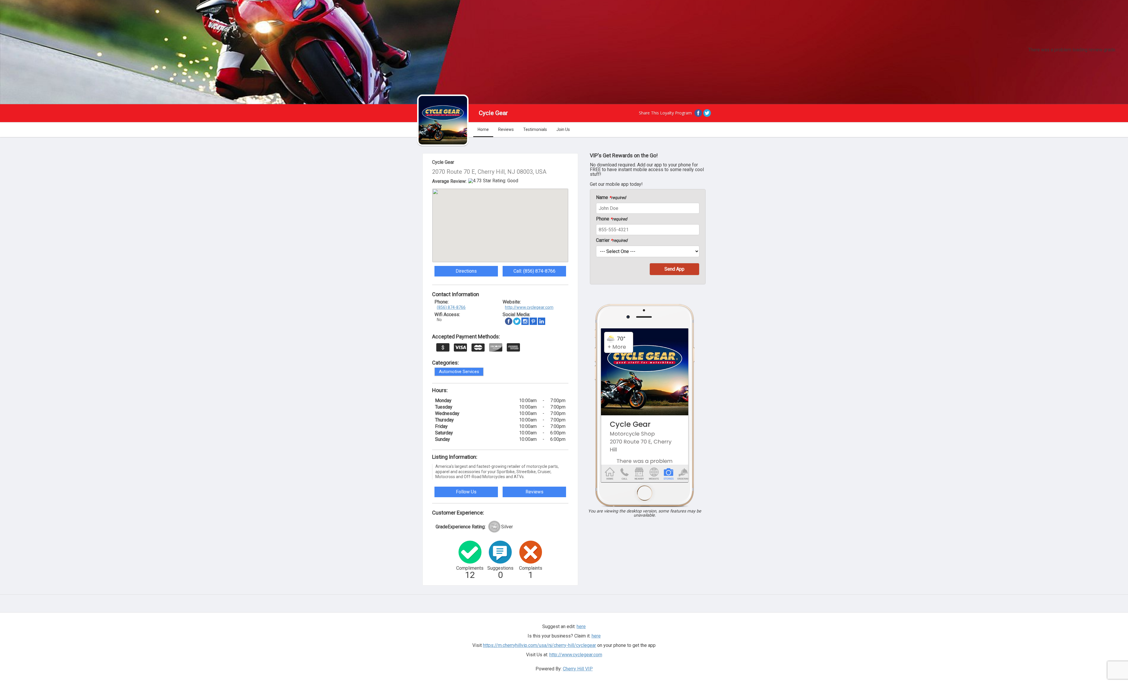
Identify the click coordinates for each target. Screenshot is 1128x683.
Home (483, 129)
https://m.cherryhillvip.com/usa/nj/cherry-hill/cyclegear (539, 645)
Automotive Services (459, 371)
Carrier (611, 240)
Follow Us (466, 492)
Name (611, 197)
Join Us (563, 129)
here (596, 636)
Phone (611, 219)
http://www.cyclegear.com (529, 307)
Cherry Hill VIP (578, 669)
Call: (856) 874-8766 (534, 271)
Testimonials (535, 129)
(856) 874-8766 (451, 307)
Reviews (506, 129)
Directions (466, 271)
